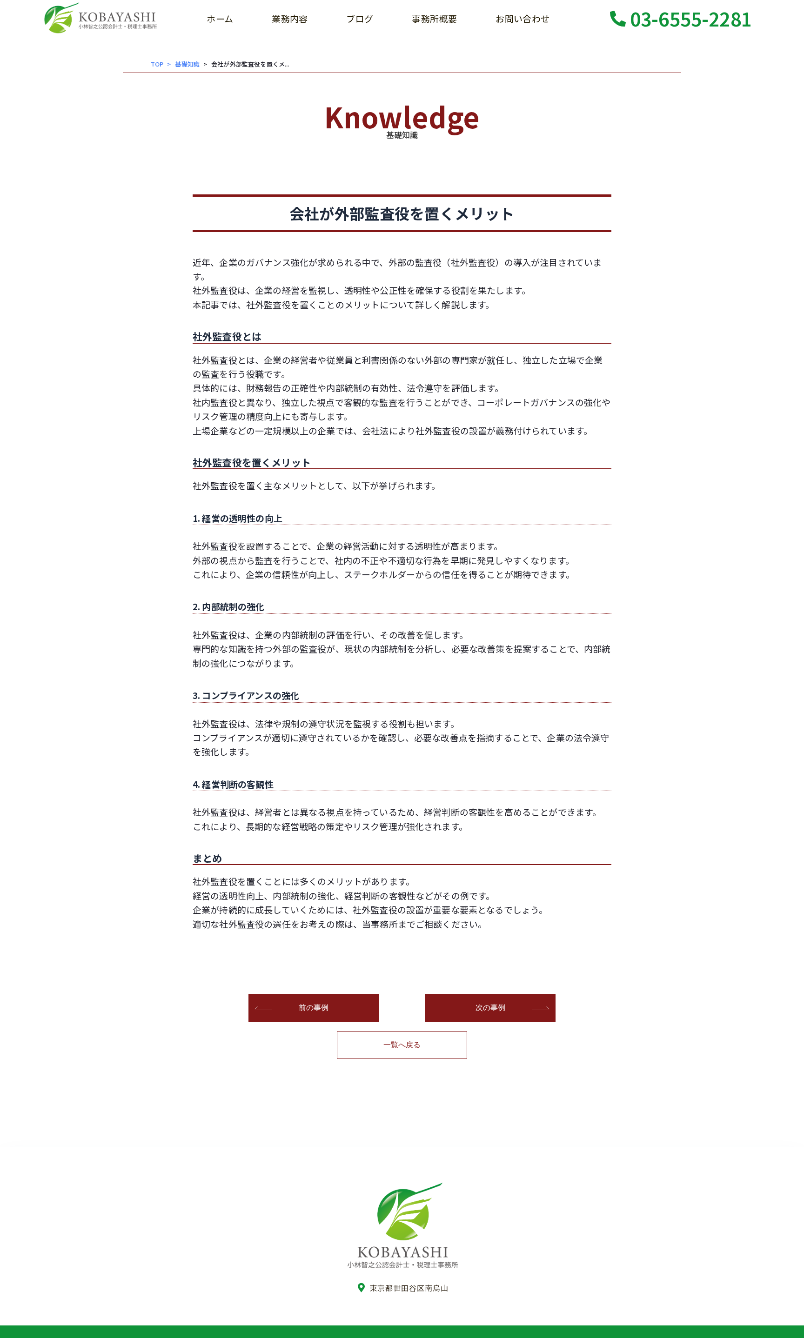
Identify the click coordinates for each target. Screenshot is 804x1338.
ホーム (220, 18)
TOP (157, 64)
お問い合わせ (522, 18)
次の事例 (491, 1008)
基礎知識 (187, 64)
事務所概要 (434, 18)
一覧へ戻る (402, 1045)
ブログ (359, 18)
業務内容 (290, 18)
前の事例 (314, 1008)
